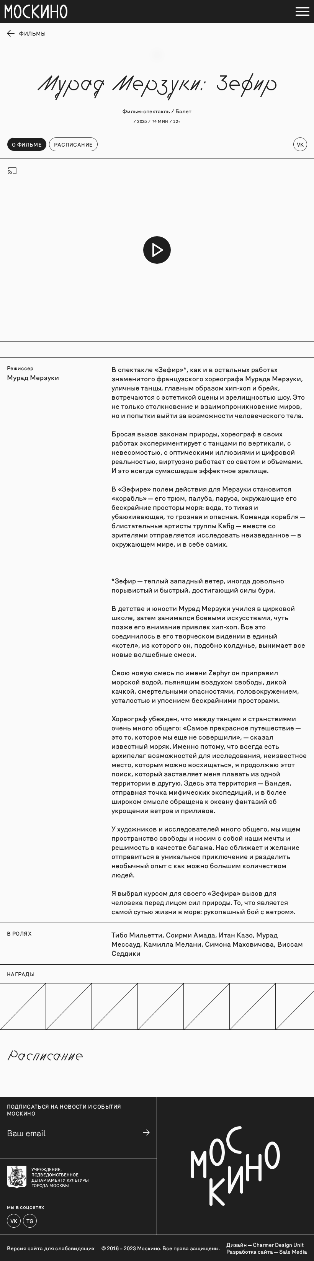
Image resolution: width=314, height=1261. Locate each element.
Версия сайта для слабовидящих (51, 1248)
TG (29, 1220)
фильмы (32, 33)
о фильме (27, 144)
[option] (157, 250)
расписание (73, 144)
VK (300, 144)
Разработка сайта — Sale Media (266, 1251)
